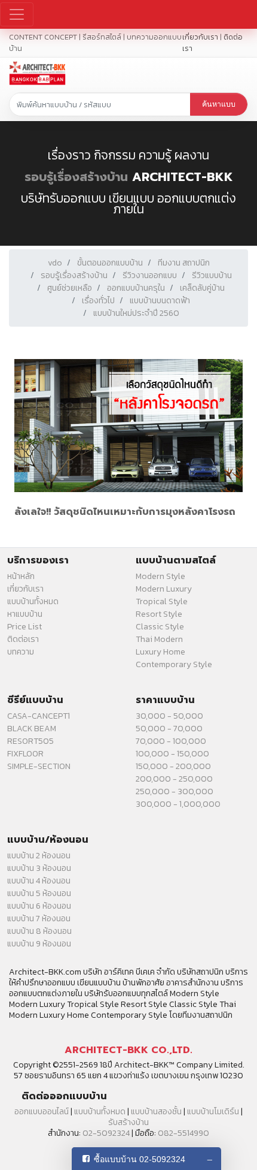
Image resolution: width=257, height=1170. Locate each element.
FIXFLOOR (25, 753)
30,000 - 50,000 (169, 716)
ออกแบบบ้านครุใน (136, 288)
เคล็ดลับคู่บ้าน (202, 288)
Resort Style (159, 614)
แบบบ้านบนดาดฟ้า (160, 300)
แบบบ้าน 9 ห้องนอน (39, 943)
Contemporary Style (174, 664)
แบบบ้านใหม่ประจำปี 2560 (136, 313)
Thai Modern (159, 639)
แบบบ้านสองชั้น (156, 1111)
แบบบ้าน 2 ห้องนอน (39, 855)
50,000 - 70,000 (169, 728)
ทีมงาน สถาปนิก (184, 263)
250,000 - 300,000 (174, 791)
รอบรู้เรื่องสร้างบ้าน (76, 177)
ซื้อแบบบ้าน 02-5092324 (139, 1159)
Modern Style (160, 576)
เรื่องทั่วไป (98, 300)
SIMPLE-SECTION (39, 766)
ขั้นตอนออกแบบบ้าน (110, 263)
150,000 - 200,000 (173, 766)
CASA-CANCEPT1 (38, 716)
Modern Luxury (164, 589)
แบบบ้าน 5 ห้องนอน (39, 893)
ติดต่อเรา (23, 639)
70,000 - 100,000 (171, 741)
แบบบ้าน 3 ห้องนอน (39, 868)
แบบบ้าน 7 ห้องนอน (39, 918)
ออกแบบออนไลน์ (41, 1111)
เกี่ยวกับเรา (200, 37)
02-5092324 (106, 1133)
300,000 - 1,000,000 (178, 804)
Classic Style (160, 626)
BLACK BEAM (31, 728)
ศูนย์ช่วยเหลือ (69, 288)
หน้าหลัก (21, 576)
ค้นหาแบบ (218, 104)
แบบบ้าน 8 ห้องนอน (39, 931)
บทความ (20, 652)
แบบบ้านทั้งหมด (33, 601)
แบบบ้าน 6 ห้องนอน (39, 906)
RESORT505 (30, 741)
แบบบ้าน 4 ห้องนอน (39, 881)
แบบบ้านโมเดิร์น (213, 1111)
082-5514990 (183, 1133)
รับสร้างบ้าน (128, 1122)
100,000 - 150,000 (172, 753)
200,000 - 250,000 (174, 779)
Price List (24, 626)
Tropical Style (162, 601)
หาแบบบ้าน (24, 614)
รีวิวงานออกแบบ (150, 275)
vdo (55, 263)
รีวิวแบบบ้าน (212, 275)
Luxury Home (160, 652)
